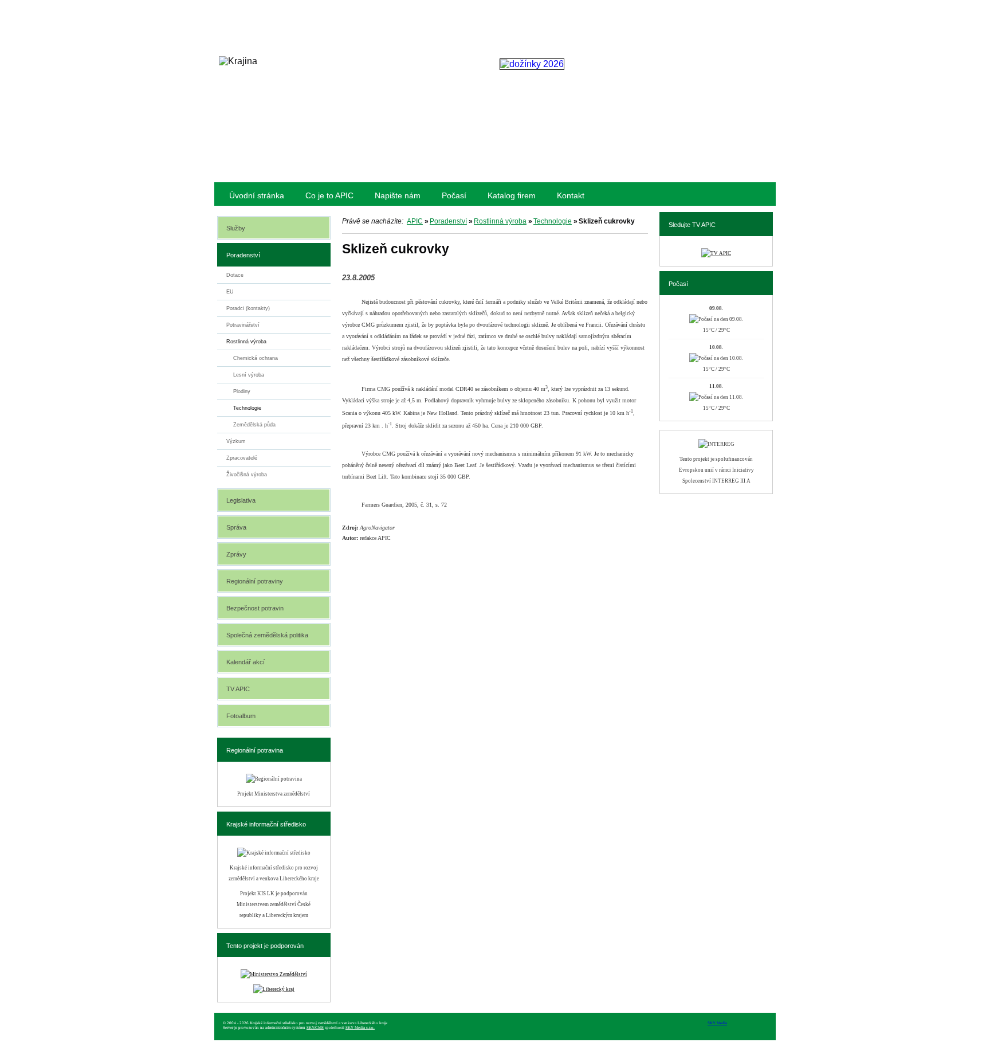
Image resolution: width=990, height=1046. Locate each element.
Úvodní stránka (256, 195)
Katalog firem (512, 195)
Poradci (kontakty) (248, 308)
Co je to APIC (329, 195)
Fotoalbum (241, 715)
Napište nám (398, 195)
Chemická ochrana (255, 358)
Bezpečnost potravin (255, 608)
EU (230, 292)
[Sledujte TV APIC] (716, 253)
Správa (236, 527)
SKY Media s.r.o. (360, 1027)
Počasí (454, 195)
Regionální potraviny (254, 581)
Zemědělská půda (254, 425)
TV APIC (238, 688)
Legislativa (241, 500)
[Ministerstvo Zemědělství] (274, 974)
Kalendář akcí (245, 662)
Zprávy (236, 554)
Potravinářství (243, 325)
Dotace (234, 275)
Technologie (552, 221)
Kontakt (570, 195)
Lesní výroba (248, 375)
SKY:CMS (315, 1027)
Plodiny (241, 391)
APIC (415, 221)
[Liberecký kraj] (273, 989)
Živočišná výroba (246, 474)
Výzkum (236, 441)
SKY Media (717, 1023)
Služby (235, 228)
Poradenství (448, 221)
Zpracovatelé (241, 458)
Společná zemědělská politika (267, 635)
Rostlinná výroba (500, 221)
